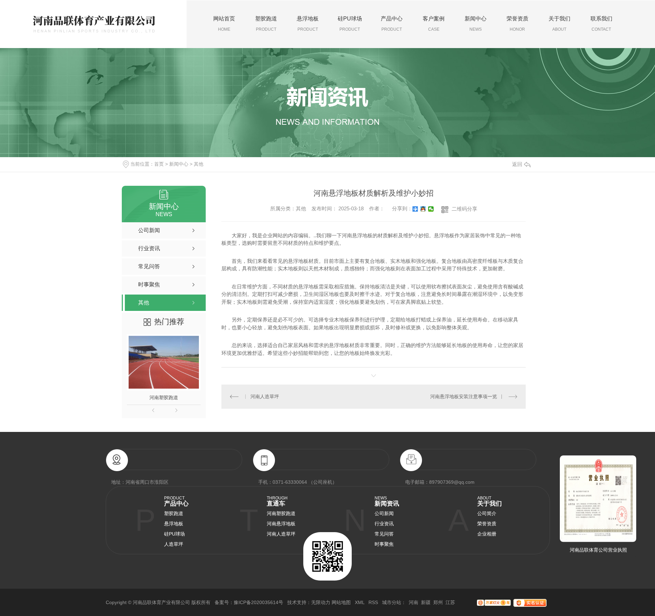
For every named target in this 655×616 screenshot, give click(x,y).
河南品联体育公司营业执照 (598, 550)
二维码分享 (464, 209)
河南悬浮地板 (281, 523)
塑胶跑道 (266, 24)
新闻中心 (475, 24)
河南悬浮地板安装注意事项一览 (463, 396)
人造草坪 (173, 544)
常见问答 (384, 534)
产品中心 (392, 24)
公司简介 (486, 513)
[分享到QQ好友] (423, 209)
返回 (517, 164)
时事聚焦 (384, 544)
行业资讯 (384, 523)
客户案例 (434, 24)
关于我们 (559, 24)
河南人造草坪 (264, 396)
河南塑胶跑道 (163, 397)
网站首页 (224, 24)
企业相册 (486, 534)
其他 (198, 164)
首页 (159, 164)
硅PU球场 (350, 24)
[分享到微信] (431, 209)
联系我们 (601, 24)
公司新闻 (384, 513)
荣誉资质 (517, 24)
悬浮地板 (308, 24)
